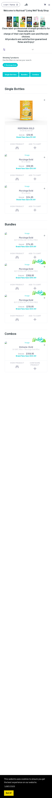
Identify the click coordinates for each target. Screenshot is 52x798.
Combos (35, 74)
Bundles (24, 74)
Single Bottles (11, 74)
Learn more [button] (9, 786)
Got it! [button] (9, 793)
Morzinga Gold (10, 65)
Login (9, 4)
